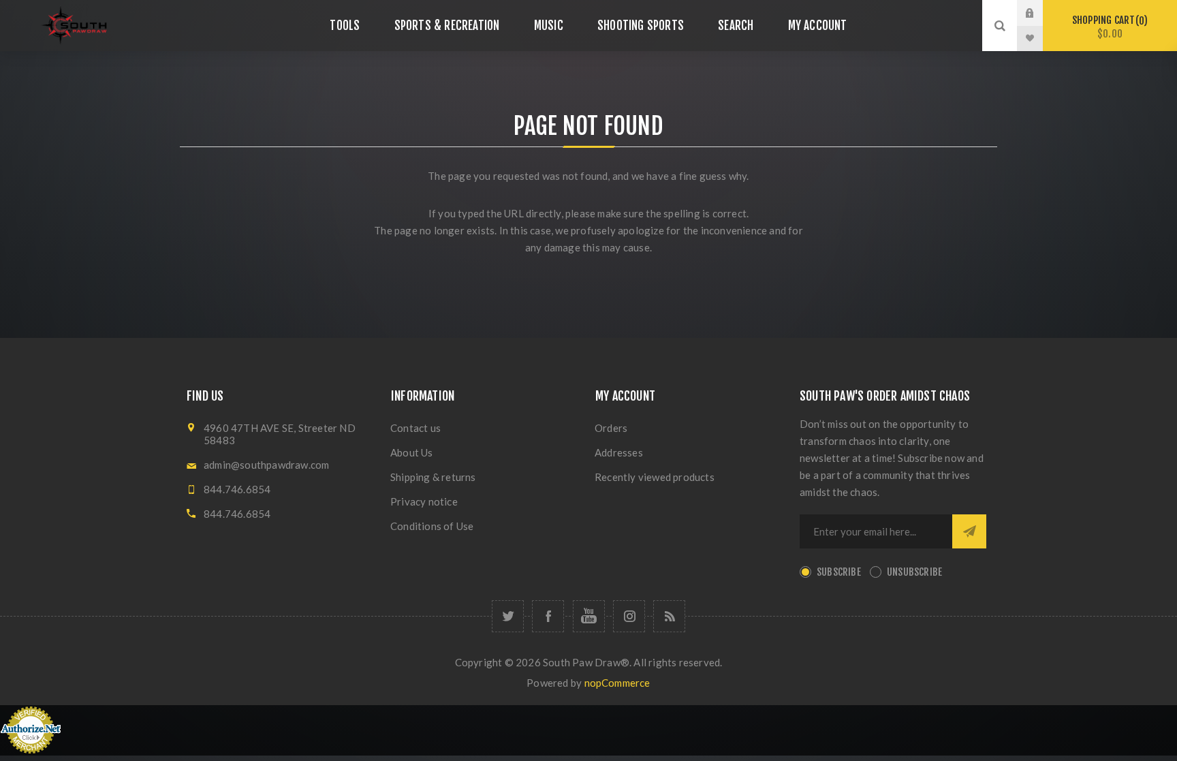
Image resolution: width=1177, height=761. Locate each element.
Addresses (619, 452)
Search (735, 25)
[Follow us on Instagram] (629, 616)
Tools (345, 25)
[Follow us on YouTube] (589, 616)
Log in (1040, 13)
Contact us (415, 428)
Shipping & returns (433, 477)
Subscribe (839, 571)
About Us (411, 452)
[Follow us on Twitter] (508, 616)
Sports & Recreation (447, 25)
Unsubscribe (914, 571)
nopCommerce (617, 683)
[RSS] (669, 616)
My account (817, 25)
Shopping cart (1108, 27)
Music (548, 25)
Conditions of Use (431, 526)
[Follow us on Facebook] (548, 616)
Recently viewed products (655, 477)
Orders (611, 428)
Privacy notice (424, 501)
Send (969, 531)
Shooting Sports (640, 25)
